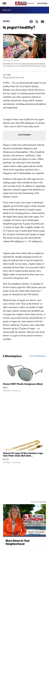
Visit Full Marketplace (38, 356)
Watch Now (41, 3)
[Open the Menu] (4, 3)
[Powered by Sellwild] (42, 502)
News (6, 21)
